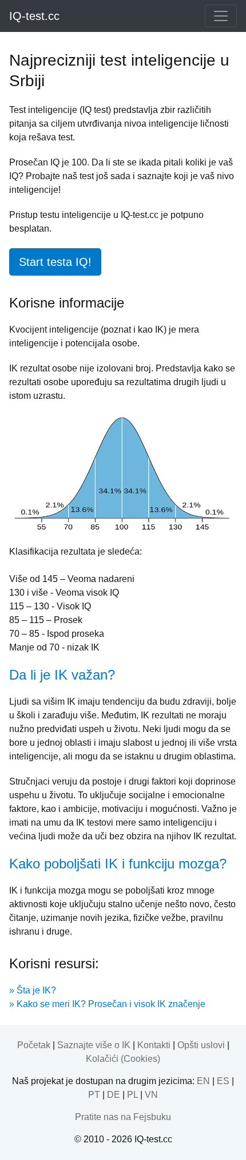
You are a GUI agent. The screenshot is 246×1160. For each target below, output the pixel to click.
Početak (33, 1045)
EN (203, 1081)
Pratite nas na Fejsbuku (123, 1117)
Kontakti (153, 1045)
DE (113, 1095)
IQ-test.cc (34, 16)
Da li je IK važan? (62, 674)
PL (132, 1095)
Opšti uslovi (201, 1045)
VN (151, 1095)
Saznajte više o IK (93, 1045)
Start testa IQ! (55, 262)
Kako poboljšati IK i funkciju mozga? (118, 863)
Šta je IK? (36, 990)
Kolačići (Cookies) (123, 1059)
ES (223, 1081)
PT (94, 1095)
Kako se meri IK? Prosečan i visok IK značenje (111, 1004)
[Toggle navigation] (221, 16)
